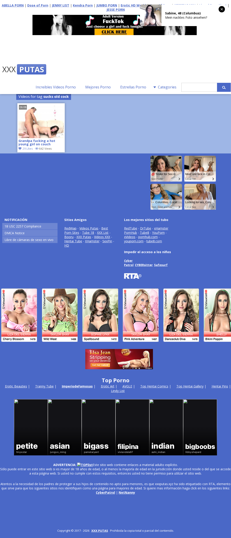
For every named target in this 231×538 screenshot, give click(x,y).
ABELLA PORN (13, 5)
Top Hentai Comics (154, 386)
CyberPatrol (105, 492)
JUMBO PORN (106, 5)
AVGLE (127, 386)
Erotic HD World (133, 5)
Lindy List (118, 391)
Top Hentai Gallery (189, 386)
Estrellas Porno (133, 87)
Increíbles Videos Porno (56, 87)
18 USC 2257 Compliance (23, 226)
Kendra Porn (83, 5)
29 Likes (28, 149)
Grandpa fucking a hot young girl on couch (36, 142)
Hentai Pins (220, 386)
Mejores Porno (98, 87)
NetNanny (127, 492)
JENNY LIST (60, 5)
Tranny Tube (44, 386)
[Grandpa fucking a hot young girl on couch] (41, 137)
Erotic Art (107, 386)
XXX (23, 69)
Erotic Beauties (16, 386)
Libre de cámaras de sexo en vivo (29, 240)
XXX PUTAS (99, 531)
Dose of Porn (37, 5)
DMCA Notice (15, 233)
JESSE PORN (115, 9)
